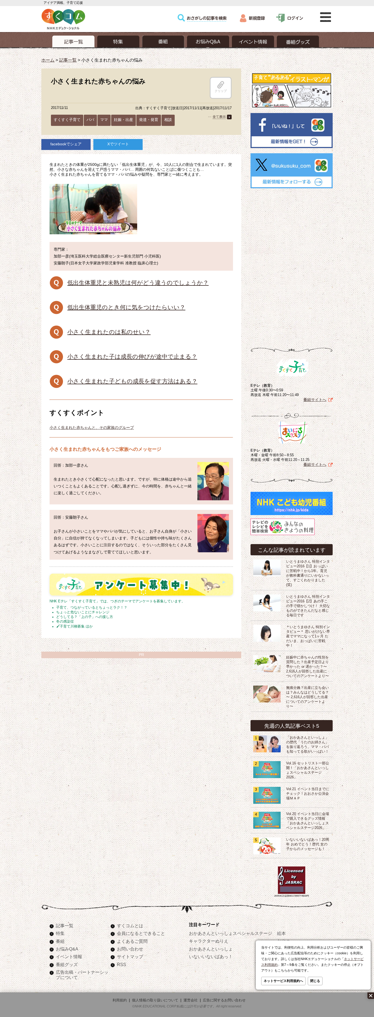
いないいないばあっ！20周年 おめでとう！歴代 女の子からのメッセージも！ (307, 844)
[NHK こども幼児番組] (292, 515)
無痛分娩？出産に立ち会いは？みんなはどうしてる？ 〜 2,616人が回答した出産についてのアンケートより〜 (307, 697)
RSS (121, 964)
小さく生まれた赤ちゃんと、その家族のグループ (92, 427)
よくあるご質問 (132, 941)
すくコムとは (130, 925)
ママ (104, 119)
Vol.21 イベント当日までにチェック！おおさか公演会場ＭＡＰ (307, 793)
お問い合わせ (130, 948)
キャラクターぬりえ (208, 940)
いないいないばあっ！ (211, 956)
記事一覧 (68, 59)
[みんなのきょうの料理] (283, 535)
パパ (90, 119)
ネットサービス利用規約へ (283, 981)
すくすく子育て (67, 119)
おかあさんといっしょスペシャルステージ (230, 933)
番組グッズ (67, 964)
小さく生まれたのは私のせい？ (109, 332)
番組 (60, 941)
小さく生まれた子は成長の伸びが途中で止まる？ (132, 356)
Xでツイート (118, 144)
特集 (60, 933)
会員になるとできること (141, 933)
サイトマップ (130, 956)
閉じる (315, 981)
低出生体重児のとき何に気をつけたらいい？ (126, 307)
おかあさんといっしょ (211, 948)
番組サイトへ (314, 399)
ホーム (47, 59)
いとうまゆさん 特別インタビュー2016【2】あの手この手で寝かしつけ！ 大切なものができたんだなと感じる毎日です (308, 606)
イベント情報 (69, 956)
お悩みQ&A (67, 948)
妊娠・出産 (123, 119)
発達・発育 (148, 119)
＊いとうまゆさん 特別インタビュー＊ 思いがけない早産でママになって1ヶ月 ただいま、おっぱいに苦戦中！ (308, 636)
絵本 (281, 933)
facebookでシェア (66, 144)
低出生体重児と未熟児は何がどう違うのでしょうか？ (138, 282)
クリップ (221, 91)
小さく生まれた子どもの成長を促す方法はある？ (132, 381)
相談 (168, 119)
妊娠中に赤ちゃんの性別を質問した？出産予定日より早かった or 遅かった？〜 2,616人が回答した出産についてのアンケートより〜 (307, 666)
